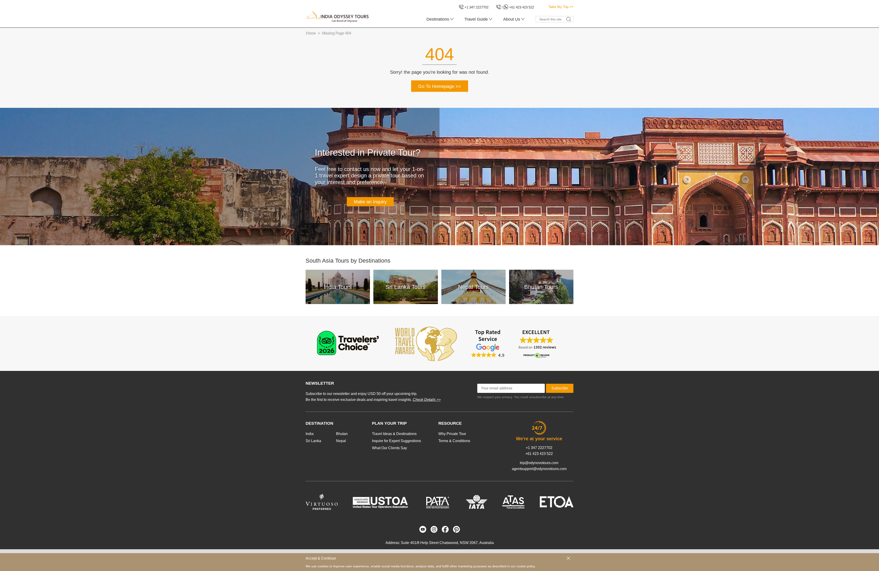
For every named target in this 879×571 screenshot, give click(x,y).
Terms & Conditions (454, 441)
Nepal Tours (473, 287)
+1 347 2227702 (539, 448)
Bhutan (342, 434)
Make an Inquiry (370, 201)
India (310, 434)
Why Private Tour (452, 434)
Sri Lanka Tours (405, 287)
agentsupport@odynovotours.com (539, 469)
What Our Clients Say (389, 448)
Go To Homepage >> (439, 86)
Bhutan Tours (541, 287)
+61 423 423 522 (539, 454)
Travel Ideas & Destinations (394, 434)
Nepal (341, 441)
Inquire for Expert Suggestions (396, 441)
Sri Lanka (313, 441)
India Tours (338, 287)
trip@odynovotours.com (539, 463)
